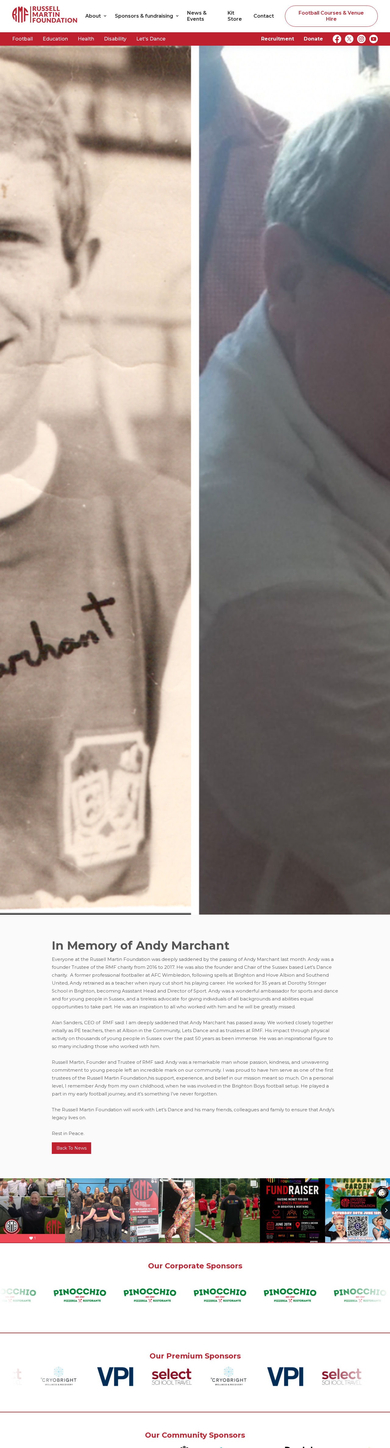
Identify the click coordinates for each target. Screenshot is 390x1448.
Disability (115, 39)
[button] (97, 16)
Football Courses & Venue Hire (331, 16)
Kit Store (235, 16)
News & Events (197, 16)
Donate (313, 39)
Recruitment (277, 39)
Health (86, 39)
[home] (45, 15)
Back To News (71, 1148)
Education (55, 39)
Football (22, 39)
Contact (264, 16)
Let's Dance (150, 39)
